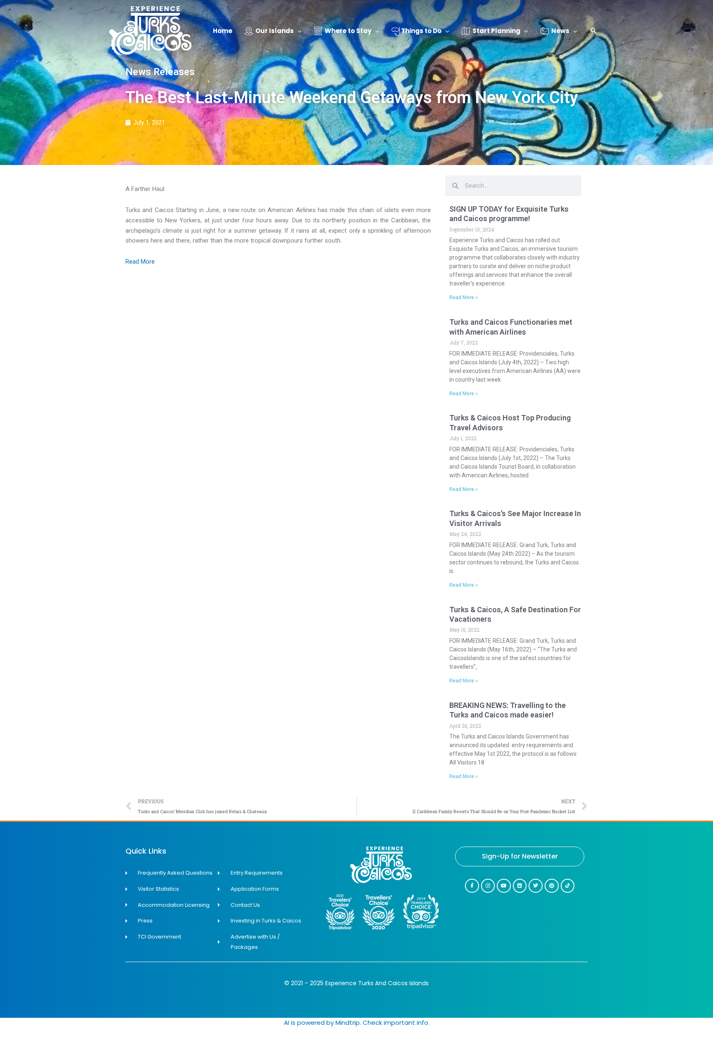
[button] (594, 31)
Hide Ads (680, 1020)
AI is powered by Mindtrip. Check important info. (357, 1022)
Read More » (463, 297)
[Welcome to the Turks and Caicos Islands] (150, 30)
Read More (140, 261)
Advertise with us (680, 1032)
